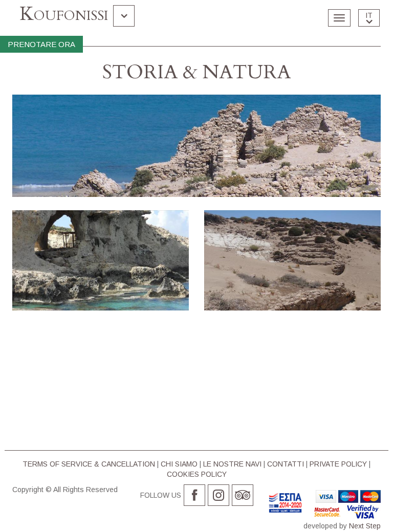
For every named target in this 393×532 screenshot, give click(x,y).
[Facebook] (194, 495)
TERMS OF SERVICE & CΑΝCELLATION (89, 464)
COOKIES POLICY (197, 474)
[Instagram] (218, 495)
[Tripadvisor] (242, 495)
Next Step (365, 526)
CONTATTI (285, 464)
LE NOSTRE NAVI (232, 464)
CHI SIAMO (179, 464)
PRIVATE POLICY (338, 464)
